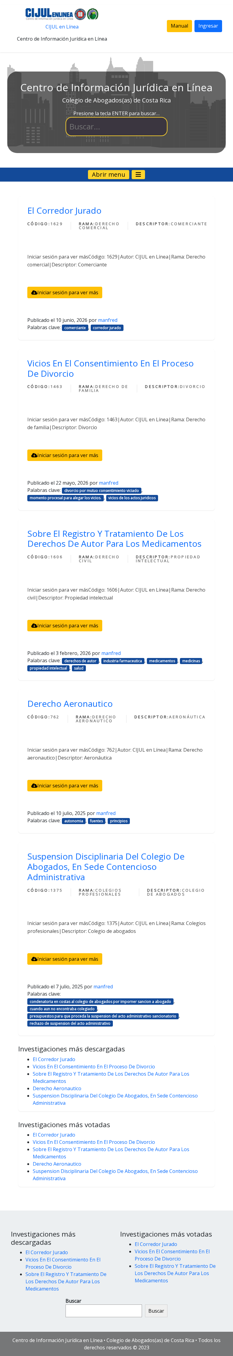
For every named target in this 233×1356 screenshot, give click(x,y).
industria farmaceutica (122, 660)
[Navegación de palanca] (138, 174)
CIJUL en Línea (62, 26)
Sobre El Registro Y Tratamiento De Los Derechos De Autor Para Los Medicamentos (114, 538)
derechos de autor (80, 660)
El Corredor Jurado (64, 210)
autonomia (73, 820)
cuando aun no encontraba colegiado (62, 1008)
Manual (179, 25)
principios (118, 820)
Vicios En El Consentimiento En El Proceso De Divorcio (110, 368)
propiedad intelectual (48, 668)
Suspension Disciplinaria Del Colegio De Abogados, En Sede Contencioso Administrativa (105, 866)
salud (78, 668)
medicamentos (162, 660)
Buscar (73, 1301)
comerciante (75, 327)
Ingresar (208, 25)
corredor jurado (107, 327)
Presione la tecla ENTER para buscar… (116, 113)
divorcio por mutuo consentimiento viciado (101, 490)
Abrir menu (108, 174)
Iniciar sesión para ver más (67, 292)
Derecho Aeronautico (70, 703)
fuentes (96, 820)
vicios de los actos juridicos (132, 497)
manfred (107, 320)
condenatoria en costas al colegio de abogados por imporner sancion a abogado (100, 1001)
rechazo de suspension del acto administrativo (70, 1023)
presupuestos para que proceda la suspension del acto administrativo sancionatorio (103, 1016)
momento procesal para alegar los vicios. (65, 497)
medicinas (191, 660)
